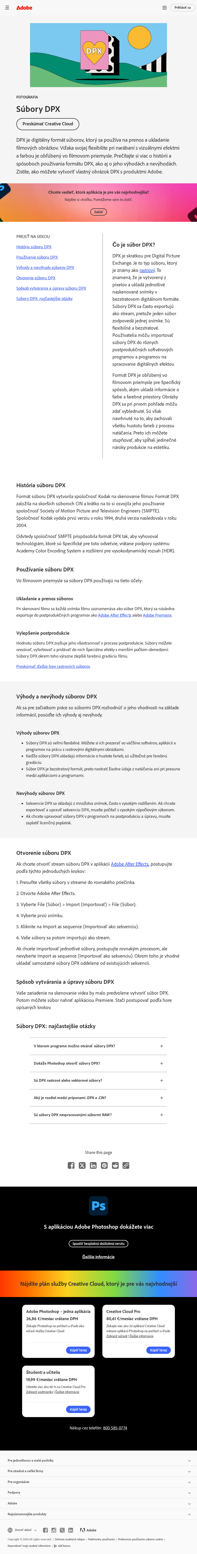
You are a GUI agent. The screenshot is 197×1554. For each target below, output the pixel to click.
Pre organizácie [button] (18, 1482)
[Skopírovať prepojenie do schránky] (126, 1165)
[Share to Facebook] (71, 1165)
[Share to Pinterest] (104, 1165)
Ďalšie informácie (98, 1257)
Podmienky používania (101, 1539)
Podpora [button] (14, 1492)
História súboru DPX (33, 246)
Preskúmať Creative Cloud (48, 124)
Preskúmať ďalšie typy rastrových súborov (53, 666)
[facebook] (45, 1530)
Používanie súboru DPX (37, 257)
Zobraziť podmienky (39, 1392)
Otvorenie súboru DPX (35, 278)
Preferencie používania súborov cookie (140, 1539)
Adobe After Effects (114, 615)
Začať (98, 212)
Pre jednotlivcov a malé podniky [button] (31, 1460)
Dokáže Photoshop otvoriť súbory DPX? (67, 1063)
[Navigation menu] (7, 7)
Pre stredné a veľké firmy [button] (25, 1471)
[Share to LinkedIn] (93, 1165)
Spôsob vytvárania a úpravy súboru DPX (51, 288)
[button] (164, 8)
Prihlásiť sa (183, 8)
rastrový (147, 270)
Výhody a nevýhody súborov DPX (45, 267)
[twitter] (62, 1530)
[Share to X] (82, 1165)
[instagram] (53, 1530)
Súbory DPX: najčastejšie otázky (44, 298)
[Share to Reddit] (115, 1165)
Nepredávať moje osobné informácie (29, 1546)
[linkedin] (70, 1530)
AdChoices (64, 1546)
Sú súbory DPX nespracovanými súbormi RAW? (73, 1115)
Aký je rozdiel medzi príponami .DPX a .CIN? (70, 1097)
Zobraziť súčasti (116, 1336)
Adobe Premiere (157, 615)
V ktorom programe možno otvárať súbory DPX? (74, 1046)
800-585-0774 (115, 1428)
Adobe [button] (12, 1503)
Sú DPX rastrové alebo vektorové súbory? (68, 1080)
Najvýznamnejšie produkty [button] (27, 1514)
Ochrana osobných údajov (70, 1539)
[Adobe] (24, 7)
